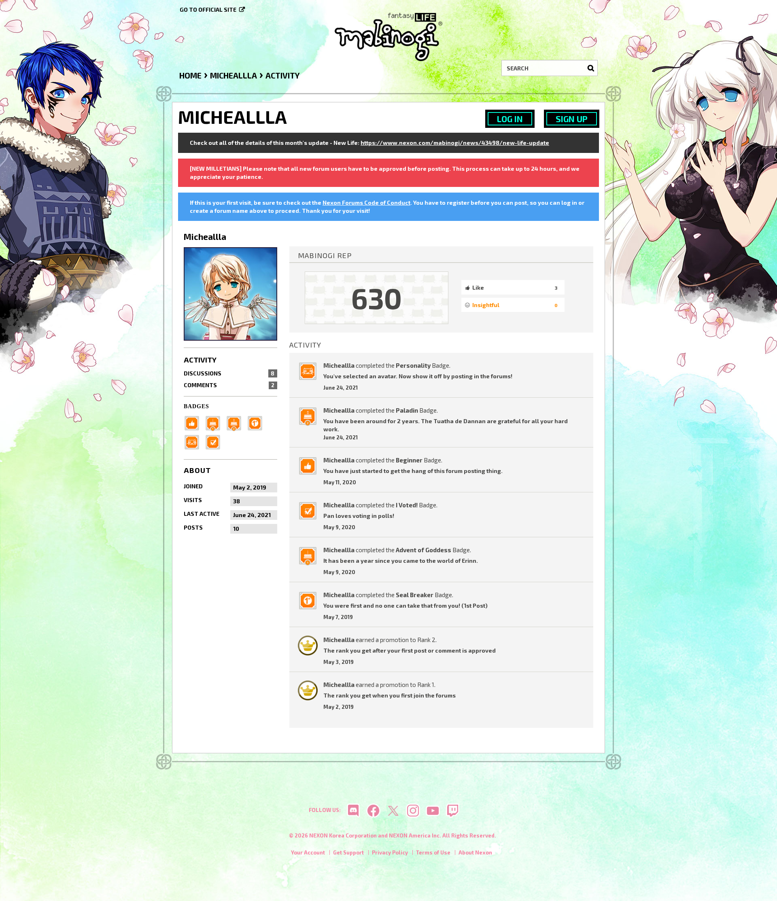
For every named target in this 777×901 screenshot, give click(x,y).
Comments (229, 385)
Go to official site (208, 9)
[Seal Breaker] (257, 422)
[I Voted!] (215, 441)
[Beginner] (194, 422)
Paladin (407, 410)
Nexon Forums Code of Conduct (366, 202)
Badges (196, 406)
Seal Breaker (414, 594)
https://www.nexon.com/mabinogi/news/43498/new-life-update (455, 142)
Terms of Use (433, 852)
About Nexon (475, 852)
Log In (510, 119)
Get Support (348, 852)
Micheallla (339, 365)
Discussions (229, 373)
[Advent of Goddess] (215, 422)
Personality (413, 365)
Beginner (409, 460)
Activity (200, 359)
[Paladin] (236, 422)
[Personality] (194, 441)
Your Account (308, 852)
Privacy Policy (390, 852)
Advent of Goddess (423, 549)
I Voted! (407, 505)
